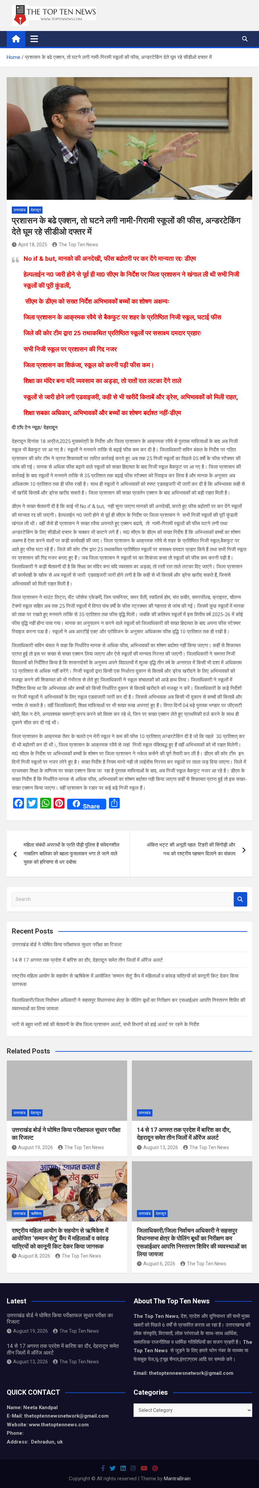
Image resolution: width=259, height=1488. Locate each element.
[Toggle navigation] (34, 38)
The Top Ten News (78, 244)
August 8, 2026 (34, 1256)
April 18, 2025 (32, 244)
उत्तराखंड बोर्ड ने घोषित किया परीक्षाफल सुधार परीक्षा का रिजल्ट (67, 945)
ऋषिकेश (36, 1213)
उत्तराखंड (19, 210)
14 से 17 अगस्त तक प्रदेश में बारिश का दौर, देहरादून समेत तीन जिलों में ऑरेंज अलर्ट (87, 960)
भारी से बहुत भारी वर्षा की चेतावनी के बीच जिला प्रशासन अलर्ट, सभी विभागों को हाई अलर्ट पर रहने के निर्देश (105, 1024)
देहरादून (36, 210)
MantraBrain (177, 1479)
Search (240, 899)
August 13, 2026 (160, 1147)
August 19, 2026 (35, 1147)
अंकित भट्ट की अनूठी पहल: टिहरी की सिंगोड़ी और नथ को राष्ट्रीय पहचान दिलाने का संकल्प (191, 849)
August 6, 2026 (159, 1263)
